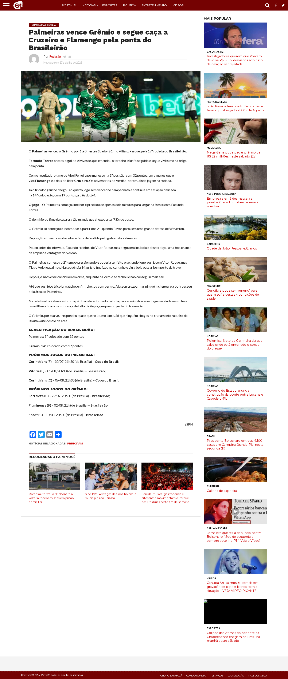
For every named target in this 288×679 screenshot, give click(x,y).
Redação (55, 56)
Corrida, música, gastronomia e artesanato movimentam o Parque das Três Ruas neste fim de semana (165, 497)
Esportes (109, 5)
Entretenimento (154, 5)
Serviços (217, 675)
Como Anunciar (196, 675)
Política (129, 5)
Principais (75, 443)
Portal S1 (69, 5)
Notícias (89, 5)
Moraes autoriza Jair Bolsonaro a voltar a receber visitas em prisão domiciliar (51, 497)
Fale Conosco (257, 675)
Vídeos (178, 5)
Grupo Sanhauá (171, 675)
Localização (235, 675)
